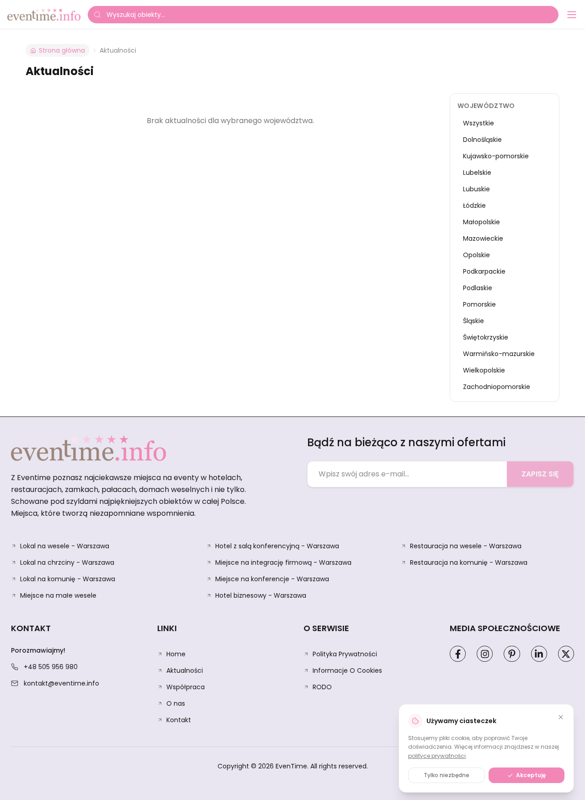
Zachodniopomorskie (496, 386)
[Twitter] (566, 654)
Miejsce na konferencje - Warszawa (272, 579)
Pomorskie (479, 304)
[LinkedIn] (539, 654)
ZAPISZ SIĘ (540, 474)
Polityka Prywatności (345, 654)
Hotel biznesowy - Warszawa (260, 595)
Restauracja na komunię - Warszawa (468, 562)
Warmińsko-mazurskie (499, 353)
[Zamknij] (560, 717)
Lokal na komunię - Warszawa (67, 579)
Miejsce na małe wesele (58, 595)
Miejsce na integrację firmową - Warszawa (283, 562)
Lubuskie (476, 189)
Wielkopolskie (484, 370)
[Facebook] (458, 654)
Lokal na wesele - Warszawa (64, 546)
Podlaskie (477, 287)
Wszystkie (478, 123)
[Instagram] (485, 654)
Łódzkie (474, 205)
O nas (175, 703)
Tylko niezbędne (446, 775)
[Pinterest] (512, 654)
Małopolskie (481, 222)
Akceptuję (531, 775)
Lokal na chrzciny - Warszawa (67, 562)
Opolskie (476, 254)
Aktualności (184, 670)
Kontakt (178, 719)
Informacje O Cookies (347, 670)
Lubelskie (477, 172)
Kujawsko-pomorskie (496, 156)
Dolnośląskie (482, 139)
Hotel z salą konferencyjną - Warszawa (277, 546)
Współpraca (185, 687)
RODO (322, 687)
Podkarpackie (484, 271)
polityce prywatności (437, 756)
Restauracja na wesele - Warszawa (465, 546)
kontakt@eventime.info (61, 683)
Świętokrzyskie (485, 337)
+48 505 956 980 (51, 666)
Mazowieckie (483, 238)
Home (176, 654)
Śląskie (473, 320)
